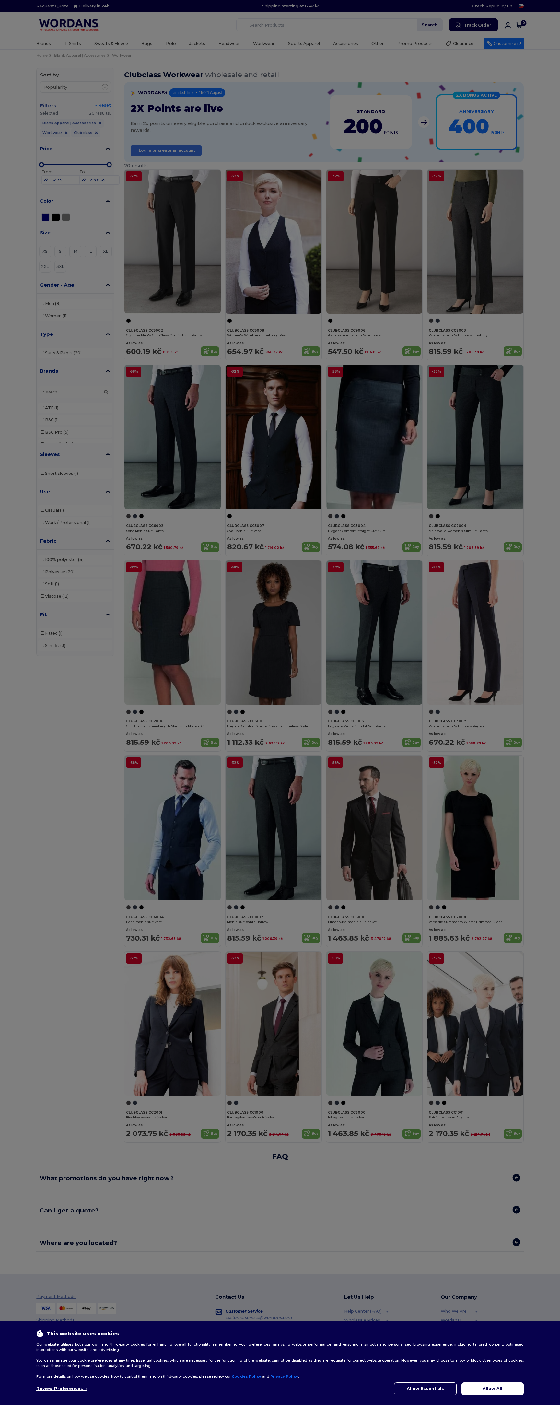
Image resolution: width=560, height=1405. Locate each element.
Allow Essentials (425, 1388)
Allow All (492, 1388)
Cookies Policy (246, 1376)
